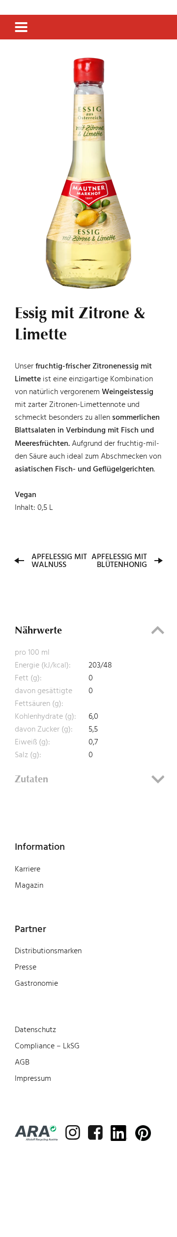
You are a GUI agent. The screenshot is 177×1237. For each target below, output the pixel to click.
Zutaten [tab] (31, 779)
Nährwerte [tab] (38, 630)
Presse (25, 967)
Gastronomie (36, 983)
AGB (22, 1062)
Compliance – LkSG (47, 1045)
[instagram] (72, 1132)
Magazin (29, 885)
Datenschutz (35, 1029)
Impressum (33, 1078)
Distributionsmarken (48, 950)
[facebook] (95, 1132)
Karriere (27, 869)
